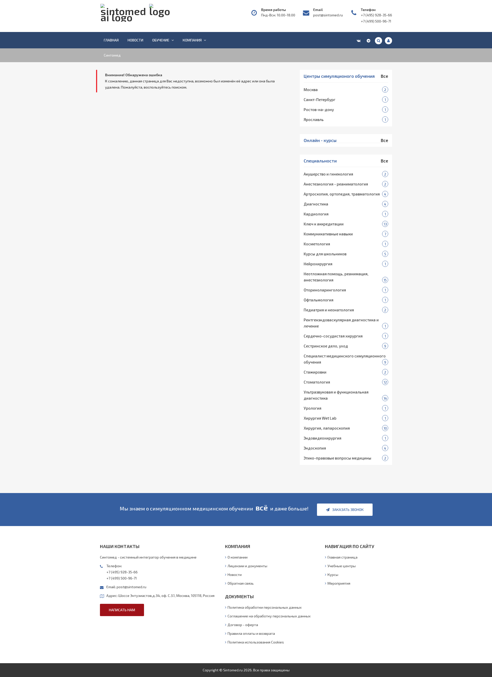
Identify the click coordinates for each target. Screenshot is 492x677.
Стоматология (317, 382)
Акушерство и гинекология (328, 174)
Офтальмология (318, 300)
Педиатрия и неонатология (329, 310)
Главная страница (342, 557)
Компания (192, 40)
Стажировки (315, 372)
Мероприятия (338, 583)
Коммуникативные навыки (328, 234)
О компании (238, 557)
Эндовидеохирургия (322, 438)
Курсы (332, 574)
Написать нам (122, 610)
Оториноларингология (325, 290)
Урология (312, 408)
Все (384, 76)
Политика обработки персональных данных (265, 607)
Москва (311, 89)
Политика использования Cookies (256, 642)
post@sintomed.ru (328, 15)
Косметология (317, 244)
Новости (135, 40)
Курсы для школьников (325, 254)
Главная (111, 40)
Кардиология (316, 214)
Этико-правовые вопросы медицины (337, 458)
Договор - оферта (243, 625)
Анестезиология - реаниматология (336, 184)
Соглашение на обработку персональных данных (269, 616)
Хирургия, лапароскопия (327, 428)
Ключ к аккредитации (324, 224)
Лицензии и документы (247, 566)
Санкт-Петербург (319, 99)
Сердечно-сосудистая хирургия (333, 336)
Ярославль (314, 119)
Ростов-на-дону (319, 109)
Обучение (160, 40)
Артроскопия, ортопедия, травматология (342, 194)
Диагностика (316, 204)
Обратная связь (241, 583)
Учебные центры (341, 566)
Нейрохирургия (318, 263)
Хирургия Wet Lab (320, 418)
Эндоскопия (315, 448)
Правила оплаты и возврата (251, 633)
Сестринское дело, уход (326, 346)
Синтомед (112, 55)
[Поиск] (378, 40)
